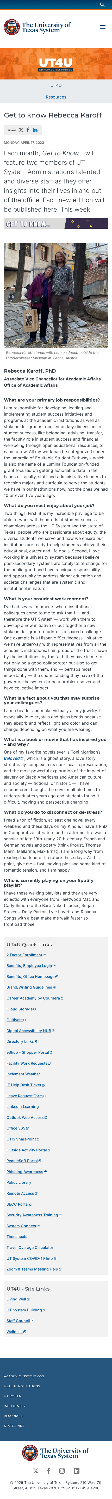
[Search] (102, 4)
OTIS (21, 1139)
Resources (56, 97)
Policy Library (19, 1182)
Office (16, 1128)
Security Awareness (32, 1215)
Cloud (20, 1009)
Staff (18, 1320)
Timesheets (17, 1236)
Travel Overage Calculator (30, 1247)
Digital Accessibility (29, 1030)
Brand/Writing (29, 987)
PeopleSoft (22, 1160)
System (21, 1226)
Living (16, 1299)
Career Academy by (33, 998)
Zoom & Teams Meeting (32, 1269)
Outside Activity (27, 1150)
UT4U (56, 85)
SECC (18, 1204)
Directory (20, 1041)
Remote (20, 1193)
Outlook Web (25, 1117)
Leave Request (25, 1096)
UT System (24, 1310)
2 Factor (24, 955)
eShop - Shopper (28, 1052)
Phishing (25, 1171)
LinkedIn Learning (23, 1106)
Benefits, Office (30, 976)
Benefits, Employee (29, 965)
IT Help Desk (24, 1085)
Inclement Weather (23, 1074)
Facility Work (27, 1063)
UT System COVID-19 (30, 1258)
